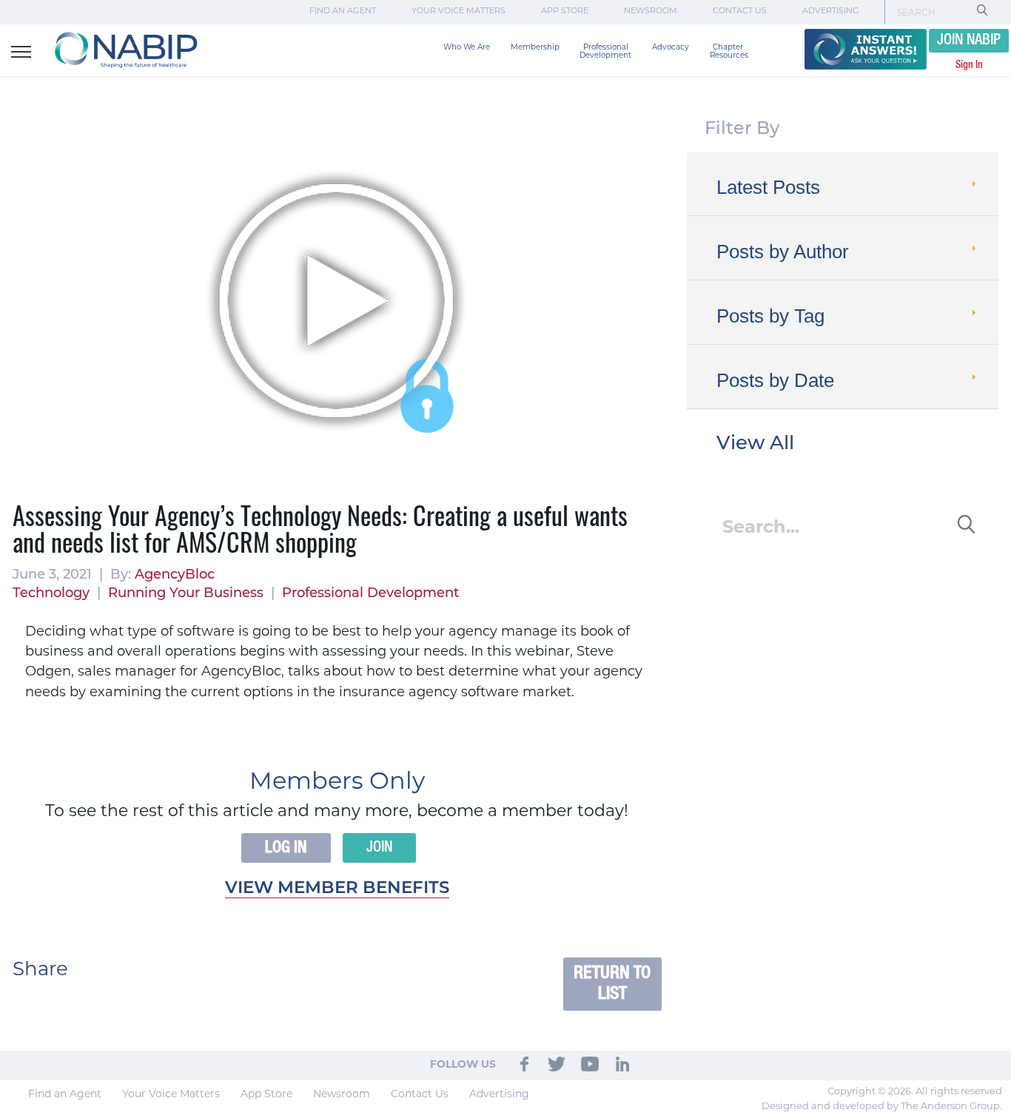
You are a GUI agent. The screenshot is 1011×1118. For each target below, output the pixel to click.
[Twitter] (557, 1064)
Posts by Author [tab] (782, 251)
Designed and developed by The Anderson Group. (882, 1106)
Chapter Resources (729, 52)
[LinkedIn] (622, 1064)
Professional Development (605, 52)
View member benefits (337, 889)
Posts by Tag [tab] (770, 316)
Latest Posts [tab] (768, 187)
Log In (286, 848)
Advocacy (670, 48)
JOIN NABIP (969, 40)
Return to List (612, 984)
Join (379, 848)
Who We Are (466, 48)
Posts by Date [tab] (775, 380)
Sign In (969, 65)
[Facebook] (524, 1064)
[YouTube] (590, 1064)
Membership (535, 48)
